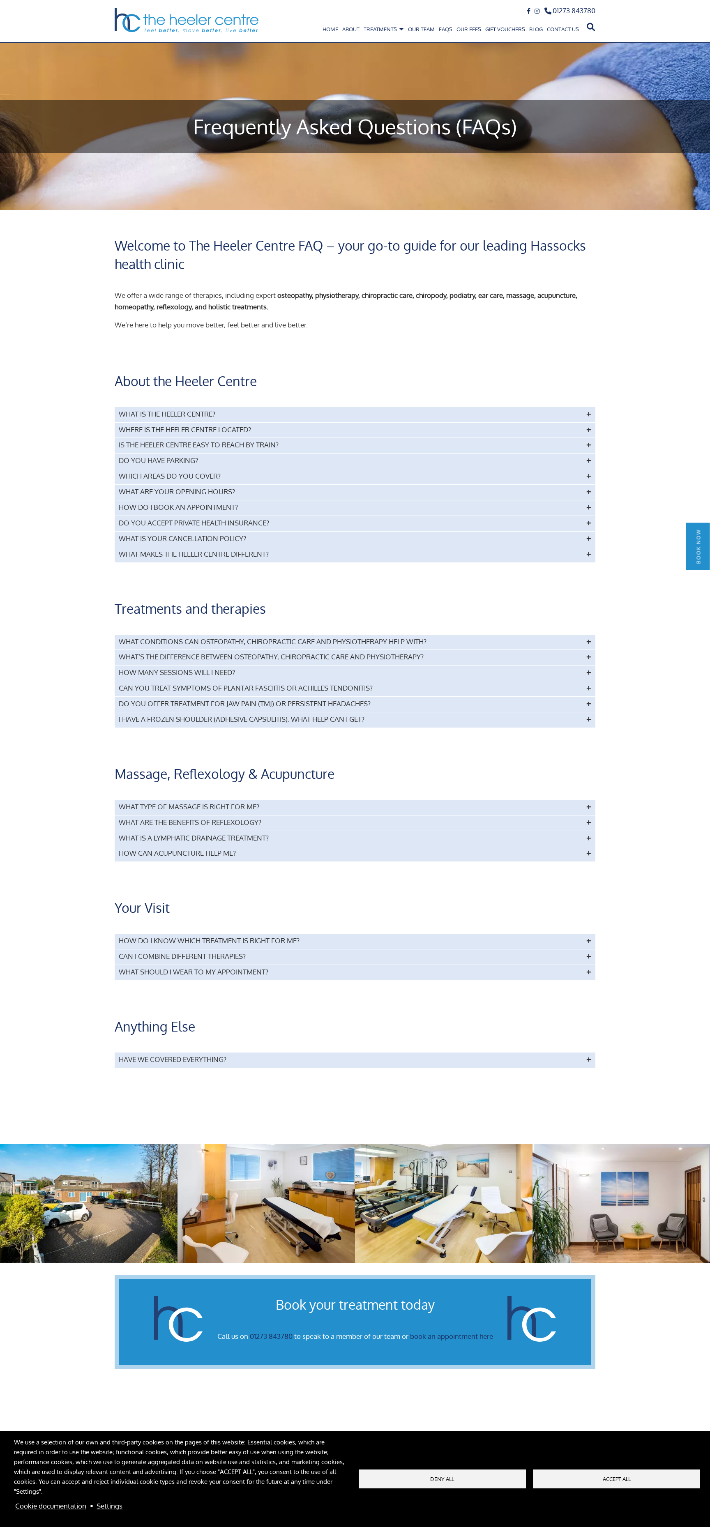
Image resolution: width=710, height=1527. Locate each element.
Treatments (381, 29)
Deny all (442, 1479)
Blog (536, 29)
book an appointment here (451, 1336)
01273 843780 (574, 10)
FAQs (445, 29)
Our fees (468, 29)
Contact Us (563, 29)
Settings (109, 1506)
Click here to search (589, 27)
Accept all (617, 1479)
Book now (699, 546)
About (351, 29)
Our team (421, 29)
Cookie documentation (50, 1506)
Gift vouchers (505, 29)
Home (330, 29)
